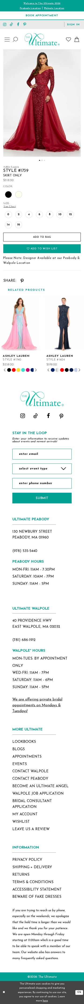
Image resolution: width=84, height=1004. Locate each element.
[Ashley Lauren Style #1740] (20, 323)
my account (25, 814)
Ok (79, 992)
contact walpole (30, 771)
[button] (73, 24)
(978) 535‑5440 (24, 551)
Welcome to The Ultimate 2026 (42, 3)
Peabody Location (30, 8)
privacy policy (27, 860)
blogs (18, 749)
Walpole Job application (38, 794)
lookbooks (24, 742)
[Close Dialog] (4, 993)
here (45, 1001)
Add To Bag (42, 237)
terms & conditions (32, 882)
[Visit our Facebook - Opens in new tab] (18, 24)
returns (20, 875)
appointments (27, 757)
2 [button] (42, 160)
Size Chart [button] (10, 206)
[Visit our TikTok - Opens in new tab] (11, 24)
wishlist (21, 822)
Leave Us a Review (30, 829)
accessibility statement (37, 890)
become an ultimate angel (40, 786)
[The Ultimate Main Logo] (42, 39)
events (19, 764)
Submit (42, 498)
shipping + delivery (32, 867)
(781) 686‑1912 (23, 640)
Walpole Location (54, 8)
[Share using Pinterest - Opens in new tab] (22, 281)
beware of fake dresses (36, 897)
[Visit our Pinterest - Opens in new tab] (24, 24)
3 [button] (44, 160)
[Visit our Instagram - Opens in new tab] (4, 24)
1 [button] (39, 160)
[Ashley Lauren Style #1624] (64, 323)
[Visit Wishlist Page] (69, 39)
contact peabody (30, 779)
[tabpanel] (42, 103)
